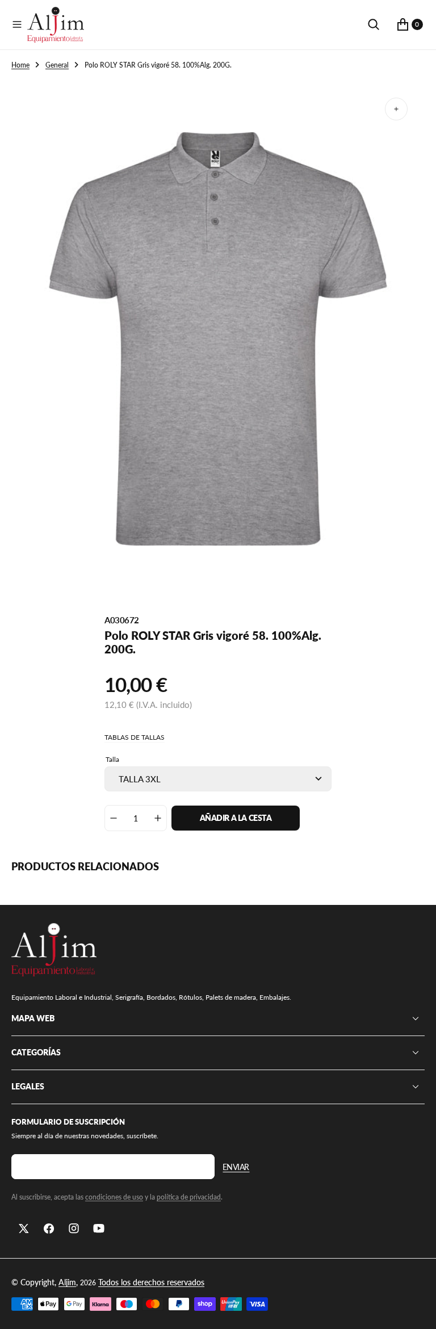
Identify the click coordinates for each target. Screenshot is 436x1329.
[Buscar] (373, 24)
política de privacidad (189, 1197)
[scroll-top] (416, 1309)
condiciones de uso (114, 1197)
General (57, 65)
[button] (17, 24)
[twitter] (23, 1228)
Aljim (67, 1282)
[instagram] (73, 1228)
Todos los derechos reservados (151, 1282)
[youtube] (98, 1228)
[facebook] (48, 1228)
